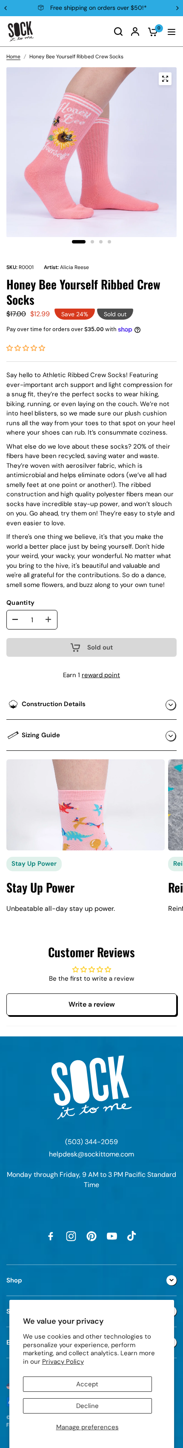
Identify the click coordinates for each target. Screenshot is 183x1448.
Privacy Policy (63, 1361)
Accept (87, 1384)
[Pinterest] (91, 1236)
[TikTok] (132, 1236)
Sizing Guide (41, 735)
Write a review (92, 1004)
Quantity (20, 602)
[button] (25, 348)
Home (13, 56)
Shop (14, 1280)
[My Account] (135, 31)
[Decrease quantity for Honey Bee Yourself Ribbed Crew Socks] (15, 619)
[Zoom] (165, 78)
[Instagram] (71, 1236)
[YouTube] (112, 1236)
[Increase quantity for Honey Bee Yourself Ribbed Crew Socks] (48, 619)
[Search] (118, 31)
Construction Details (54, 704)
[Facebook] (50, 1236)
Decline (87, 1406)
